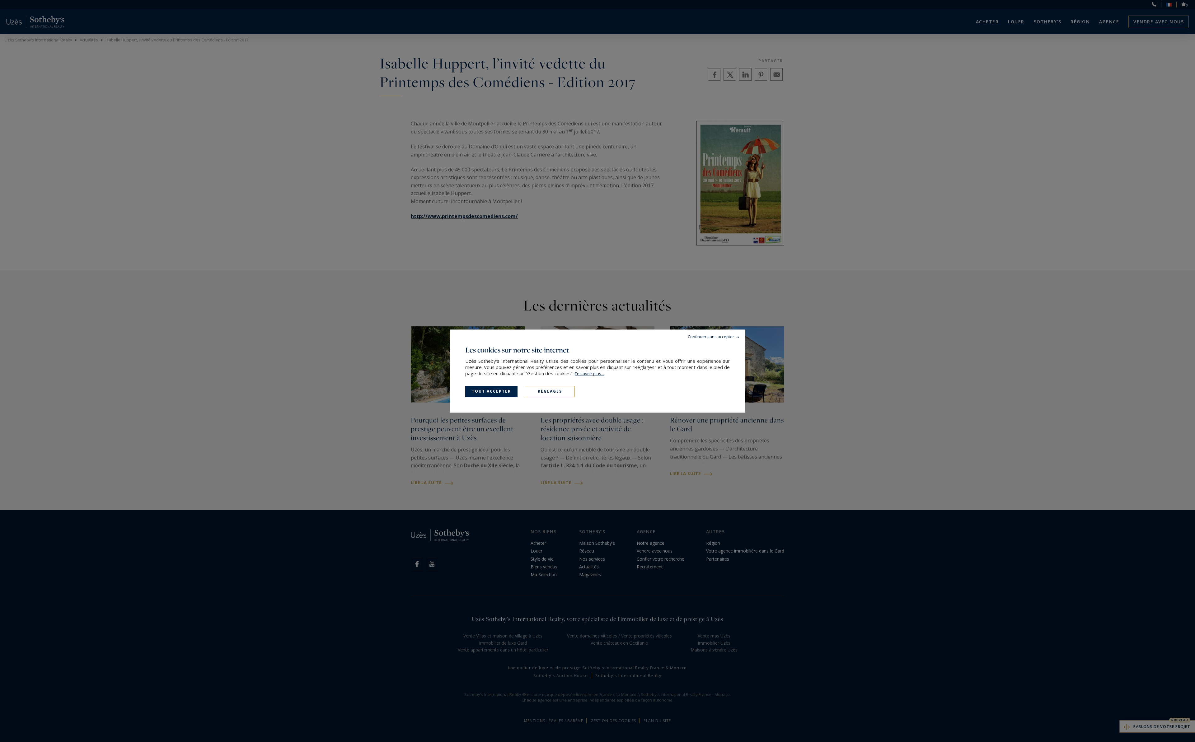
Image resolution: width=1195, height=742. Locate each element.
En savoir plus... (589, 373)
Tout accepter (491, 391)
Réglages (550, 391)
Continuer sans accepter (711, 336)
